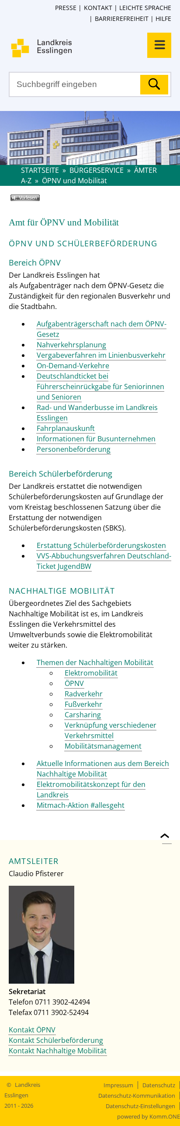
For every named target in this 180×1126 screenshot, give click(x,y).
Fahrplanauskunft (66, 428)
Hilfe (163, 18)
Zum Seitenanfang (167, 830)
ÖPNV (74, 683)
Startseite (40, 170)
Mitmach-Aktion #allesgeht (81, 805)
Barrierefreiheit (121, 18)
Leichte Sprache (145, 7)
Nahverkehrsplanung (71, 345)
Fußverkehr (83, 704)
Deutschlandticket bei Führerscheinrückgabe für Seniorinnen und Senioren (100, 386)
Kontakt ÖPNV (32, 1030)
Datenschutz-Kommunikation (136, 1095)
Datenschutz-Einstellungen (140, 1106)
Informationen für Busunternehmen (96, 439)
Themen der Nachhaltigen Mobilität (95, 662)
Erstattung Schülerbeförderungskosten (101, 545)
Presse (65, 7)
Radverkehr (84, 694)
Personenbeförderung (74, 449)
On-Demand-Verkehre (73, 365)
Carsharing (83, 714)
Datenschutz (158, 1085)
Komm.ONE (164, 1116)
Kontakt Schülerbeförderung (56, 1040)
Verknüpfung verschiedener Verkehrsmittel (110, 730)
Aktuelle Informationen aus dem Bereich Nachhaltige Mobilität (103, 769)
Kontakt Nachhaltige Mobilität (58, 1050)
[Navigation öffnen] (159, 45)
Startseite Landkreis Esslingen (94, 48)
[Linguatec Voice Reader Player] (37, 201)
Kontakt (98, 7)
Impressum (118, 1085)
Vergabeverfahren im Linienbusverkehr (101, 355)
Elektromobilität (91, 673)
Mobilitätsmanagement (103, 746)
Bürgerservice (96, 170)
